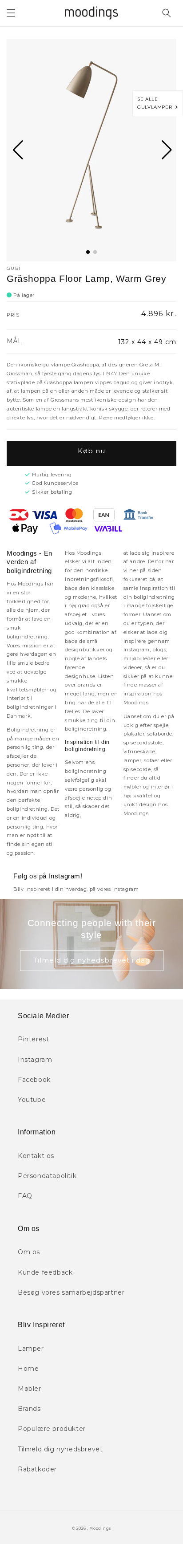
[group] (91, 150)
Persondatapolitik (47, 1176)
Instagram (35, 1060)
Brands (29, 1409)
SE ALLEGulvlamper (156, 103)
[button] (11, 13)
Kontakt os (36, 1156)
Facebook (34, 1080)
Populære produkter (52, 1429)
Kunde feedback (45, 1272)
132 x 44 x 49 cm (147, 342)
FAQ (25, 1196)
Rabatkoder (37, 1469)
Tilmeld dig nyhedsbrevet (60, 1449)
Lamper (31, 1349)
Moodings (100, 1528)
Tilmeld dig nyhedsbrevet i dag (91, 960)
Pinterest (33, 1039)
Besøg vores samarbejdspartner (71, 1292)
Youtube (32, 1100)
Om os (29, 1252)
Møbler (29, 1389)
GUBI (13, 268)
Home (28, 1369)
